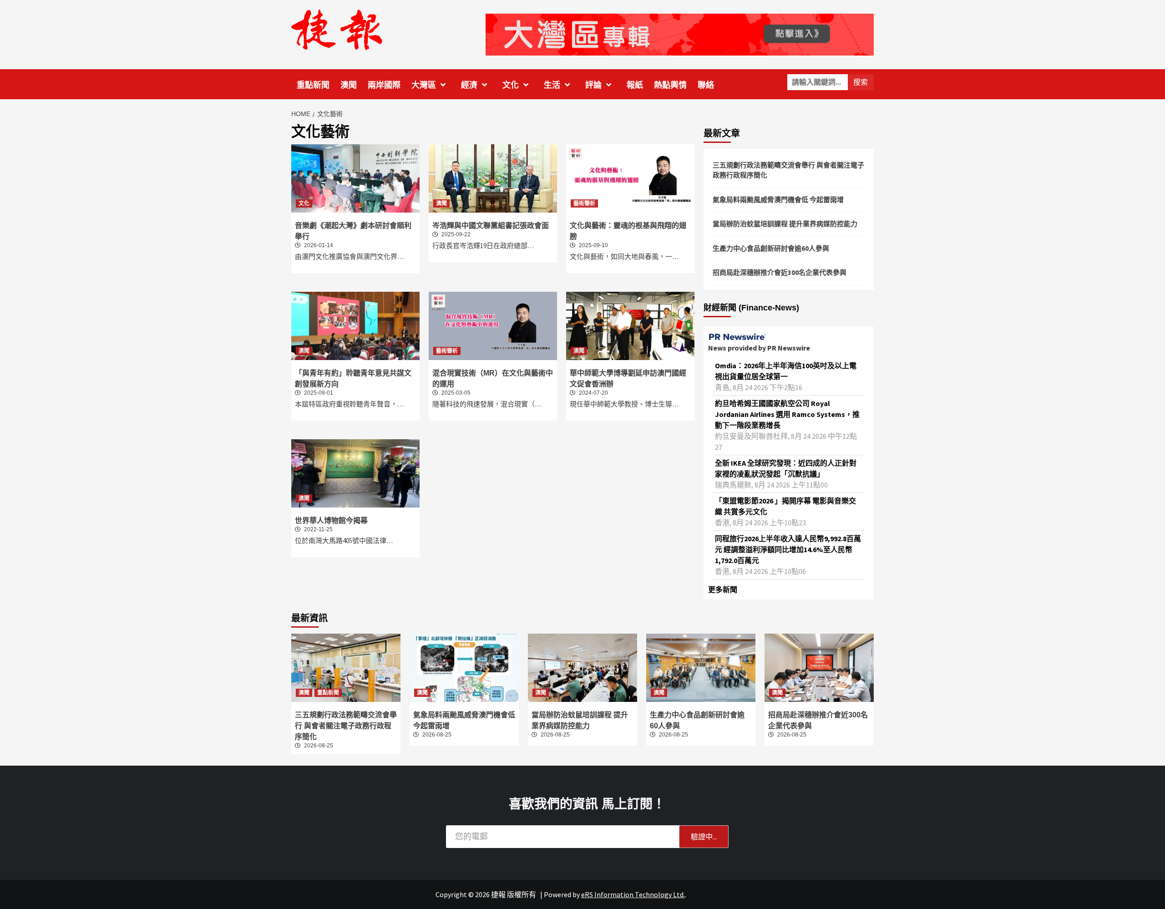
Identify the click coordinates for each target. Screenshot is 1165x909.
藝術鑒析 (584, 203)
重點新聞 (313, 85)
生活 (552, 85)
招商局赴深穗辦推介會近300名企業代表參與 (779, 272)
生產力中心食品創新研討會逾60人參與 (771, 248)
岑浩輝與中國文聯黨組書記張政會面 (490, 225)
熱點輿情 (670, 85)
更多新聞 (722, 589)
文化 (510, 85)
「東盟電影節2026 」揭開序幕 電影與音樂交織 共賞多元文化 (785, 506)
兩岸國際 (384, 85)
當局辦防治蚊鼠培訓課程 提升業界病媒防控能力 (785, 223)
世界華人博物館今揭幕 (331, 520)
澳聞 (348, 85)
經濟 (469, 85)
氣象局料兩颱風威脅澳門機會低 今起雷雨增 (778, 199)
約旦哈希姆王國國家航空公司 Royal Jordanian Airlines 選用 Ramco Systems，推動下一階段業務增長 (787, 414)
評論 (593, 85)
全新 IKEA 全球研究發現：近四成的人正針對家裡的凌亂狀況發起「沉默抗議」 (785, 468)
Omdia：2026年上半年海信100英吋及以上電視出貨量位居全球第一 (785, 371)
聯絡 (706, 85)
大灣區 (423, 85)
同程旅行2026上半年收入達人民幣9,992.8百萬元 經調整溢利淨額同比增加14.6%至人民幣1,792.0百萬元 (788, 549)
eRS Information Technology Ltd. (633, 894)
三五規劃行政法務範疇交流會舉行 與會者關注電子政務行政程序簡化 (788, 170)
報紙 (635, 85)
